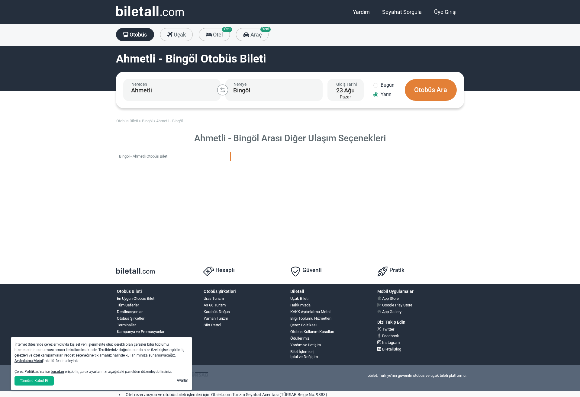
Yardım (361, 12)
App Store (390, 298)
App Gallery (391, 311)
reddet (69, 355)
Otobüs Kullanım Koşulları (312, 331)
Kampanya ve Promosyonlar (140, 331)
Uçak (179, 34)
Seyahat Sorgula (402, 12)
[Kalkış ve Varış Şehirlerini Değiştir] (222, 90)
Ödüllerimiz (299, 338)
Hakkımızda (300, 305)
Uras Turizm (214, 298)
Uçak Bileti (299, 298)
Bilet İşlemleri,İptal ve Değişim (304, 354)
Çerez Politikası (303, 325)
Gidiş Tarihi (346, 84)
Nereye (240, 84)
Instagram (390, 342)
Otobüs (137, 34)
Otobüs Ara (430, 90)
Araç (258, 33)
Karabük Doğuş (217, 311)
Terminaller (126, 325)
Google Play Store (396, 305)
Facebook (390, 336)
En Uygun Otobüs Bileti (136, 298)
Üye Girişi (445, 12)
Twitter (387, 329)
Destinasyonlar (130, 311)
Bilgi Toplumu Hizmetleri (310, 318)
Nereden (139, 84)
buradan (57, 372)
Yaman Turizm (216, 318)
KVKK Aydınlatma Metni (310, 311)
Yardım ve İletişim (305, 345)
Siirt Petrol (212, 325)
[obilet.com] (150, 17)
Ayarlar (182, 380)
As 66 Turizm (215, 305)
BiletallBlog (391, 349)
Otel (221, 33)
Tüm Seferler (128, 305)
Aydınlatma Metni (28, 361)
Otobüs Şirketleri (131, 318)
